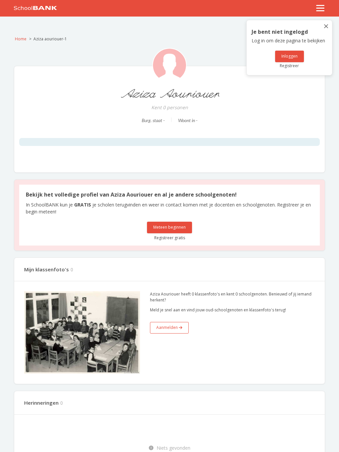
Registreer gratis (169, 238)
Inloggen (289, 56)
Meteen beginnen (169, 227)
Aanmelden (167, 327)
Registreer (289, 65)
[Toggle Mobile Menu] (320, 8)
